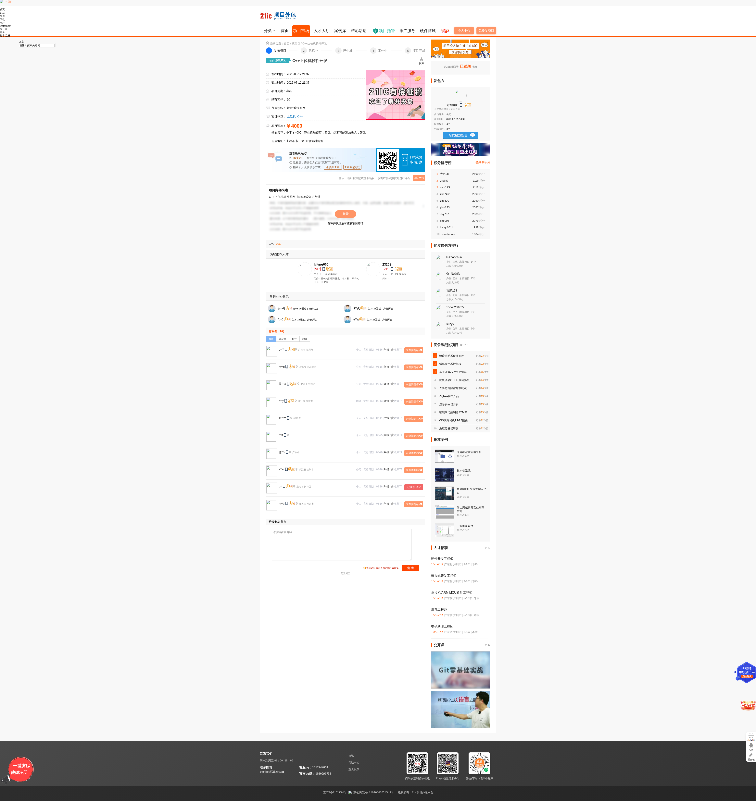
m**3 (282, 503)
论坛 (2, 12)
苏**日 (282, 383)
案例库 (340, 31)
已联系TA (412, 487)
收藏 (421, 63)
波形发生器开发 (449, 404)
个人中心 (464, 30)
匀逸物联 (452, 105)
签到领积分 (482, 162)
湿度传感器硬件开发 (451, 355)
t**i (280, 486)
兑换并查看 (333, 167)
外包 (2, 16)
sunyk (450, 324)
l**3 (281, 435)
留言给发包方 (460, 135)
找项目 (296, 43)
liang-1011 (446, 227)
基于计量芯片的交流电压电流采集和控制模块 (455, 372)
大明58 (444, 173)
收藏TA (398, 349)
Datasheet (5, 26)
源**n (282, 452)
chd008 (444, 220)
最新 (271, 339)
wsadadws (448, 234)
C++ (300, 116)
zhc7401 (445, 194)
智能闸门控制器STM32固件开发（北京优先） (455, 412)
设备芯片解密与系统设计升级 (455, 388)
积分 (304, 339)
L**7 (281, 349)
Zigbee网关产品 (449, 396)
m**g (282, 366)
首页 (285, 31)
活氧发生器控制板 (450, 363)
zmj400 (444, 200)
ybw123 (445, 207)
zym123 (445, 187)
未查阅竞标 (412, 350)
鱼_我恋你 (453, 273)
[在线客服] (751, 747)
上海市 (290, 141)
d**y (281, 400)
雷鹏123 (451, 290)
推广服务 (407, 31)
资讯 (351, 755)
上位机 (291, 116)
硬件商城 (428, 31)
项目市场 (301, 31)
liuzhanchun (454, 257)
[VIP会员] (444, 29)
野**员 (282, 418)
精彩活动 (359, 31)
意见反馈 (353, 769)
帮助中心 (353, 762)
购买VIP (298, 158)
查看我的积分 (352, 167)
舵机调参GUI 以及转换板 (454, 380)
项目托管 (387, 31)
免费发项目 (486, 30)
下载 (2, 19)
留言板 (751, 757)
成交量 (282, 339)
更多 (487, 547)
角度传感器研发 (449, 428)
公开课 (3, 29)
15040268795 (455, 307)
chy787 (444, 214)
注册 (7, 35)
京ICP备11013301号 (335, 792)
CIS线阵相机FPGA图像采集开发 (455, 420)
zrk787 (444, 180)
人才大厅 (322, 31)
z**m (281, 469)
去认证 (395, 568)
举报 (421, 178)
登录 (345, 214)
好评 (294, 339)
